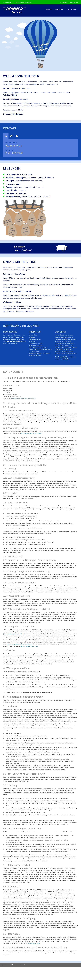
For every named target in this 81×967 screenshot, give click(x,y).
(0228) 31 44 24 (9, 2)
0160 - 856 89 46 (14, 153)
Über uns (14, 965)
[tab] (5, 136)
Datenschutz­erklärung (14, 341)
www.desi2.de (64, 359)
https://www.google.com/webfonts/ (14, 634)
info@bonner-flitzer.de (25, 2)
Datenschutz (74, 2)
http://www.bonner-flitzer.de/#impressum (23, 399)
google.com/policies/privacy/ (29, 646)
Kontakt (59, 9)
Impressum (63, 2)
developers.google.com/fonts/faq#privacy (19, 644)
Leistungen (71, 9)
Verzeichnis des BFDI (34, 943)
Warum (49, 9)
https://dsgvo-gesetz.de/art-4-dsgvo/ (31, 433)
